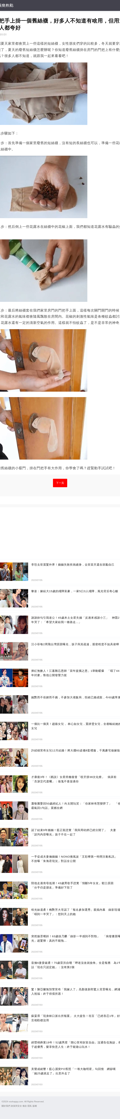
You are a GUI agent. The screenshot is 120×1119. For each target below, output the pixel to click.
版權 (34, 1106)
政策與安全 (16, 1106)
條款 (24, 1106)
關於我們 (6, 1106)
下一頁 (60, 483)
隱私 (30, 1106)
